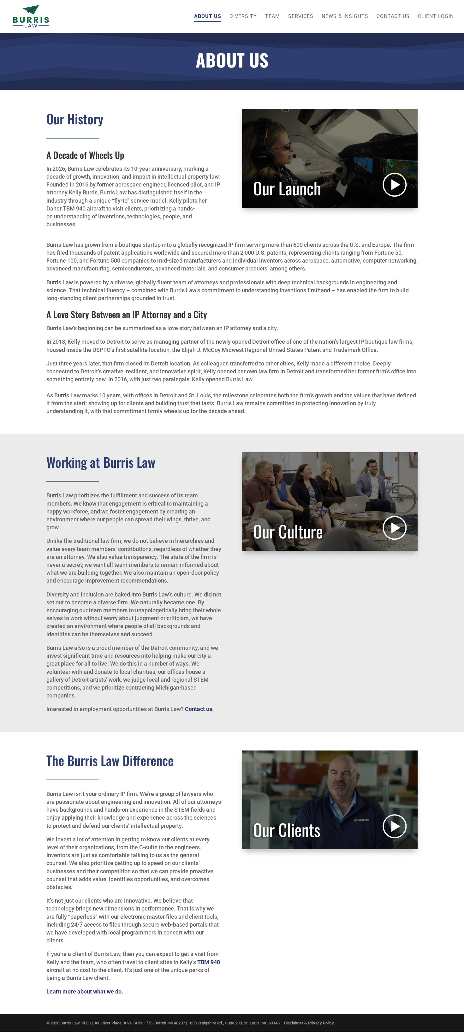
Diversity (243, 16)
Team (272, 16)
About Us (207, 16)
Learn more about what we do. (84, 991)
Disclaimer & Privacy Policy (309, 1023)
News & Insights (345, 16)
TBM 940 (208, 962)
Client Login (436, 16)
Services (300, 16)
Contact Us (393, 16)
